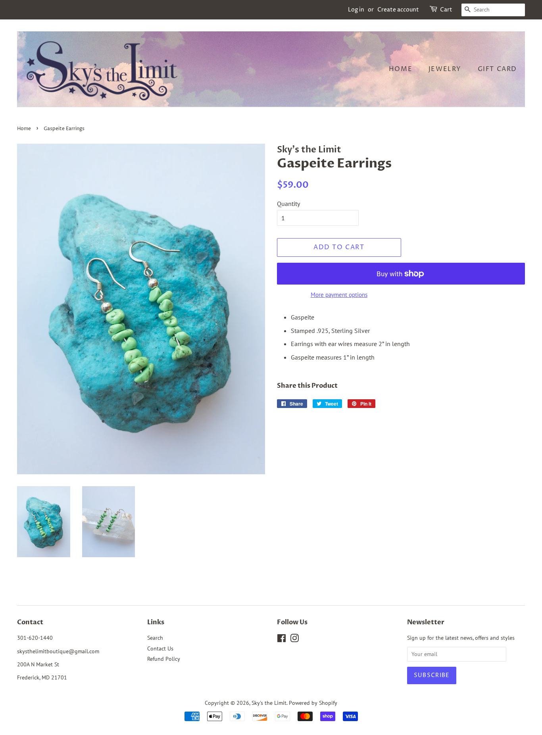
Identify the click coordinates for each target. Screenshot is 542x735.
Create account (398, 9)
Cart (446, 9)
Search (155, 637)
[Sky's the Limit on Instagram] (294, 639)
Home (400, 69)
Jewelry (445, 69)
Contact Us (160, 648)
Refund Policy (163, 658)
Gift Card (497, 69)
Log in (356, 9)
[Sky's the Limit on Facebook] (281, 639)
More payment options (339, 294)
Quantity (288, 204)
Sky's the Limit (269, 702)
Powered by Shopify (313, 702)
